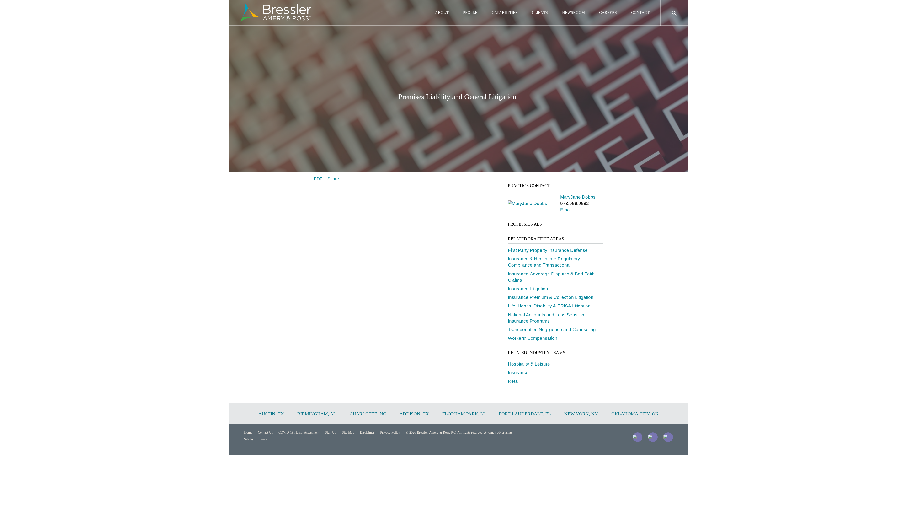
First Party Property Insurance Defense (548, 250)
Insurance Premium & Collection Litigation (550, 297)
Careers (608, 13)
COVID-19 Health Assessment (298, 432)
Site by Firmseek (255, 439)
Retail (514, 381)
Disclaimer (367, 432)
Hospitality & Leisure (529, 363)
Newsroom (573, 13)
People (470, 13)
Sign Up (330, 432)
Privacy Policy (390, 432)
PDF (318, 179)
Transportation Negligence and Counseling (552, 329)
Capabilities (504, 13)
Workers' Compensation (532, 338)
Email (566, 209)
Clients (540, 13)
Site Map (348, 432)
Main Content (441, 6)
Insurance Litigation (528, 288)
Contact (640, 13)
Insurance (518, 372)
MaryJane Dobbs (578, 196)
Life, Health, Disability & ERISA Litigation (549, 305)
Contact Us (265, 432)
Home (248, 432)
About (442, 13)
